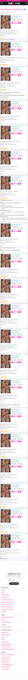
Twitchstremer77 (11, 59)
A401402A (9, 321)
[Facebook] (10, 580)
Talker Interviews (6, 622)
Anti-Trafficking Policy (7, 664)
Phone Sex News (6, 627)
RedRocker (9, 240)
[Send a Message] (20, 22)
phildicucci (9, 296)
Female (3, 590)
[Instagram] (14, 580)
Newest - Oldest (4, 12)
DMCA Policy (5, 662)
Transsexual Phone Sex (8, 602)
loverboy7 (9, 450)
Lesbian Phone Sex (7, 604)
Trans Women (5, 595)
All (12, 12)
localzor (9, 551)
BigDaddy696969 (11, 346)
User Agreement (6, 657)
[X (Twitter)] (18, 580)
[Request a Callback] (18, 22)
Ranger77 (9, 425)
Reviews (3, 611)
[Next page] (15, 563)
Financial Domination (7, 607)
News (3, 639)
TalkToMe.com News (7, 617)
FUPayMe (9, 168)
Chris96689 (9, 526)
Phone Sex (4, 597)
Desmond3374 (10, 84)
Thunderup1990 (10, 117)
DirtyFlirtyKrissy (16, 16)
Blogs (3, 619)
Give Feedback (5, 635)
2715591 (9, 193)
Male (2, 592)
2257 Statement (5, 666)
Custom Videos (5, 646)
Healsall (9, 476)
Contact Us (4, 632)
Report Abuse (5, 669)
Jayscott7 (9, 271)
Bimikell (9, 142)
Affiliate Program (6, 644)
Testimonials (4, 642)
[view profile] (12, 23)
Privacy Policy (5, 659)
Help (2, 637)
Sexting (3, 624)
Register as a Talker (7, 609)
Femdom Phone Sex (7, 599)
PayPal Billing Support (7, 649)
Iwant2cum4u (10, 371)
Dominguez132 (10, 32)
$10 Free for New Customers (14, 0)
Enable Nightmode (14, 583)
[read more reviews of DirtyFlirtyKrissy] (6, 21)
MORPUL (9, 396)
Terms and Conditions (7, 654)
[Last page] (18, 563)
